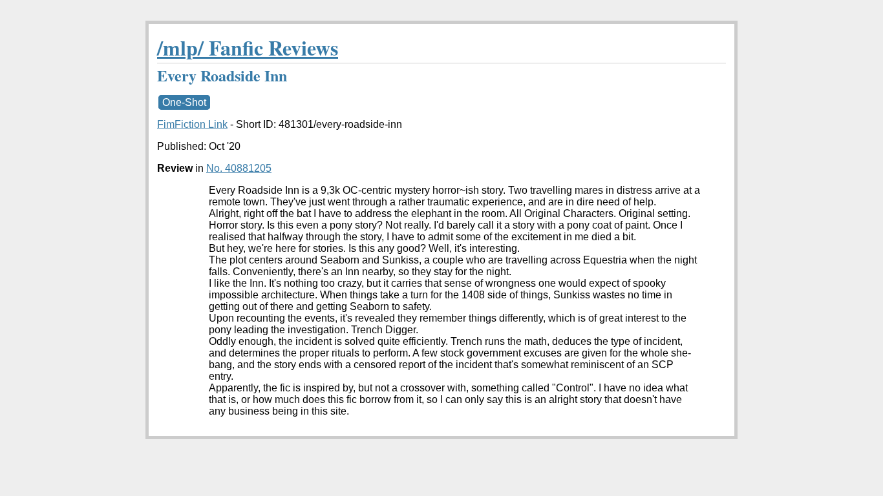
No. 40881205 (238, 168)
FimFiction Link (192, 124)
